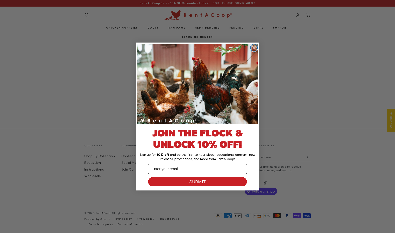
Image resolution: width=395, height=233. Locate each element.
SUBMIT (197, 181)
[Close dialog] (254, 47)
